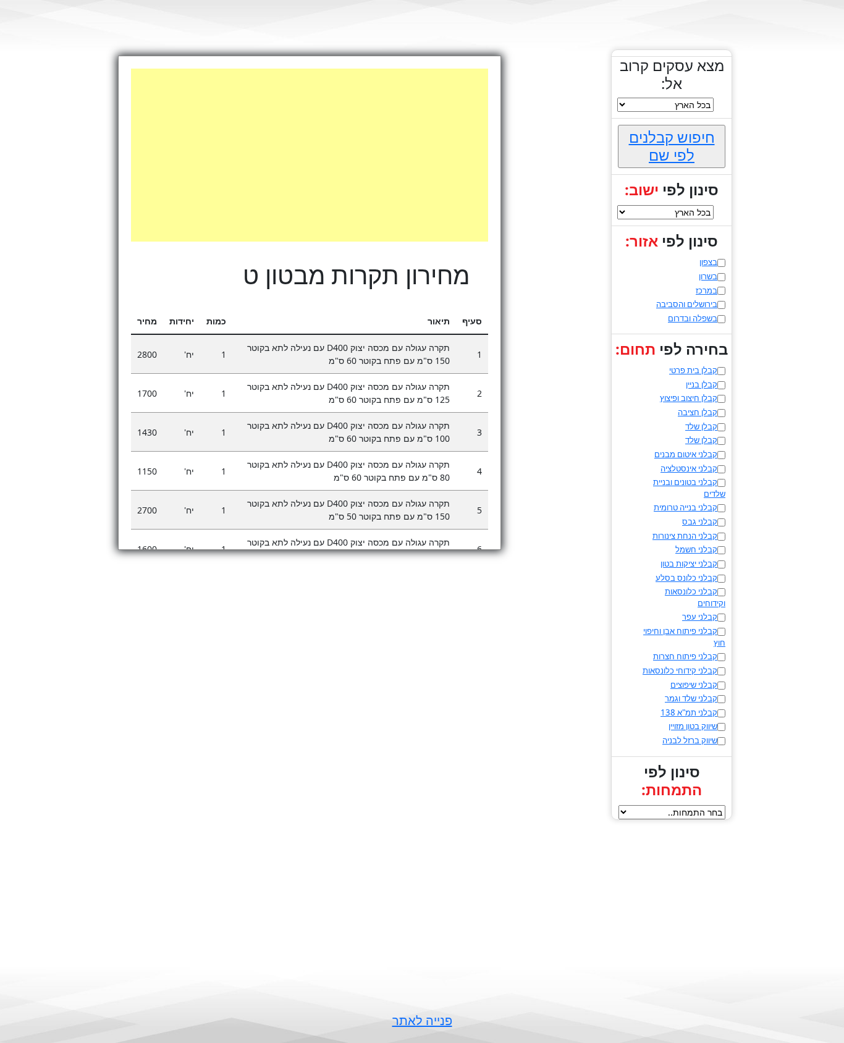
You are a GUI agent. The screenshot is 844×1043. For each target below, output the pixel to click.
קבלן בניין (701, 384)
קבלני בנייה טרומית (685, 507)
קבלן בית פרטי (693, 370)
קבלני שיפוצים (693, 684)
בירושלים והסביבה (686, 304)
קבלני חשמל (696, 549)
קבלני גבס (699, 521)
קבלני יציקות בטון (688, 563)
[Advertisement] (296, 155)
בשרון (708, 276)
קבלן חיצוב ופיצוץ (688, 397)
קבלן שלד (701, 426)
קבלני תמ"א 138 (688, 712)
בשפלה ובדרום (692, 318)
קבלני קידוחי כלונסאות (680, 670)
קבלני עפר (699, 616)
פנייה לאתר (422, 1020)
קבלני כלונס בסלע (686, 577)
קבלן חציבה (697, 412)
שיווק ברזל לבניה (689, 740)
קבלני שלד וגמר (691, 698)
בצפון (708, 262)
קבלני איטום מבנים (685, 454)
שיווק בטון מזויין (693, 726)
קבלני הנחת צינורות (684, 535)
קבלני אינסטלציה (688, 468)
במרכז (706, 290)
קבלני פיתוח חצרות (685, 656)
